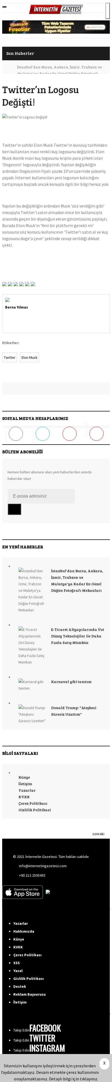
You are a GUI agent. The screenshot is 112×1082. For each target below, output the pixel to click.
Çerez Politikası (32, 803)
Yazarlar (27, 790)
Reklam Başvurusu (29, 994)
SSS (16, 962)
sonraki (98, 833)
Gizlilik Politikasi (34, 809)
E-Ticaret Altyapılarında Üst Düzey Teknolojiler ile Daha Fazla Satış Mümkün (77, 636)
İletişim (25, 783)
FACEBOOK (45, 1028)
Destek (19, 986)
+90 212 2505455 (32, 875)
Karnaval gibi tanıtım (71, 681)
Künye (24, 777)
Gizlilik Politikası (28, 978)
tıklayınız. (89, 1078)
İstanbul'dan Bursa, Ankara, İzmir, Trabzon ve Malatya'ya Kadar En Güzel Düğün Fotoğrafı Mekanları (59, 73)
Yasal (18, 970)
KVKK (24, 796)
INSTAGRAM (47, 1048)
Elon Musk (29, 357)
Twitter (9, 357)
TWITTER (42, 1038)
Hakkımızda (23, 931)
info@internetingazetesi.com (43, 865)
